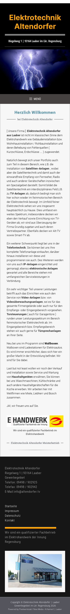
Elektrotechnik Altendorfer (35, 22)
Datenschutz (13, 515)
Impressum (12, 511)
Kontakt (10, 520)
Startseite (11, 506)
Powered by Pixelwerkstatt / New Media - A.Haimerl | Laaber (35, 609)
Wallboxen (51, 343)
